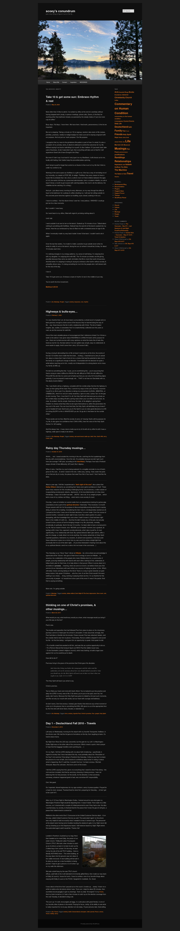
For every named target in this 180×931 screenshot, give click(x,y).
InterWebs (80, 461)
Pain (128, 149)
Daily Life (118, 123)
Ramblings (120, 157)
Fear (95, 436)
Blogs (126, 92)
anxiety (71, 302)
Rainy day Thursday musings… (66, 448)
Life (52, 302)
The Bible (124, 167)
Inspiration (73, 82)
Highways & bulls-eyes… (62, 311)
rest (82, 302)
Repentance (118, 164)
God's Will (100, 436)
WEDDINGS (83, 82)
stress (101, 912)
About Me (56, 82)
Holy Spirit (103, 713)
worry (56, 913)
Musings (56, 302)
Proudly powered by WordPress (90, 924)
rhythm (86, 302)
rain (105, 593)
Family (118, 130)
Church (128, 97)
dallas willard (71, 593)
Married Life (119, 145)
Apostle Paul (77, 713)
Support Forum (119, 193)
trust (51, 438)
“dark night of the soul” (83, 484)
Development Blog (120, 184)
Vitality (101, 892)
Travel (56, 912)
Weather (117, 176)
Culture (117, 207)
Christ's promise (86, 713)
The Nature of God (120, 174)
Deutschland (76, 912)
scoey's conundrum (60, 11)
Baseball (121, 92)
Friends (118, 134)
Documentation (119, 187)
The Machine (121, 169)
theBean (118, 167)
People (62, 302)
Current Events (129, 121)
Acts (66, 713)
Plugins (117, 189)
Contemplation (119, 121)
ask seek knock (79, 436)
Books (131, 92)
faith (91, 436)
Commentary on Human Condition (123, 108)
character (125, 95)
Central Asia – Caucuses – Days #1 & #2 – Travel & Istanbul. (124, 235)
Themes (117, 195)
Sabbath (128, 164)
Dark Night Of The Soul (82, 593)
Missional (127, 145)
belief (70, 912)
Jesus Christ (118, 142)
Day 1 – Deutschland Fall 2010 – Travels (71, 723)
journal (92, 912)
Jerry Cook (126, 137)
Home (48, 82)
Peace (97, 912)
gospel (97, 713)
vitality (52, 913)
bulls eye (87, 436)
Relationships (123, 161)
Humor (120, 137)
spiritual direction (51, 595)
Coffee (116, 100)
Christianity (120, 97)
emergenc (83, 912)
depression (92, 593)
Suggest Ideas (119, 191)
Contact (64, 82)
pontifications (120, 154)
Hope (116, 137)
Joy (124, 142)
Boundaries (118, 95)
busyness (77, 302)
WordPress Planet (120, 198)
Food (127, 131)
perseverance (123, 152)
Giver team (100, 593)
